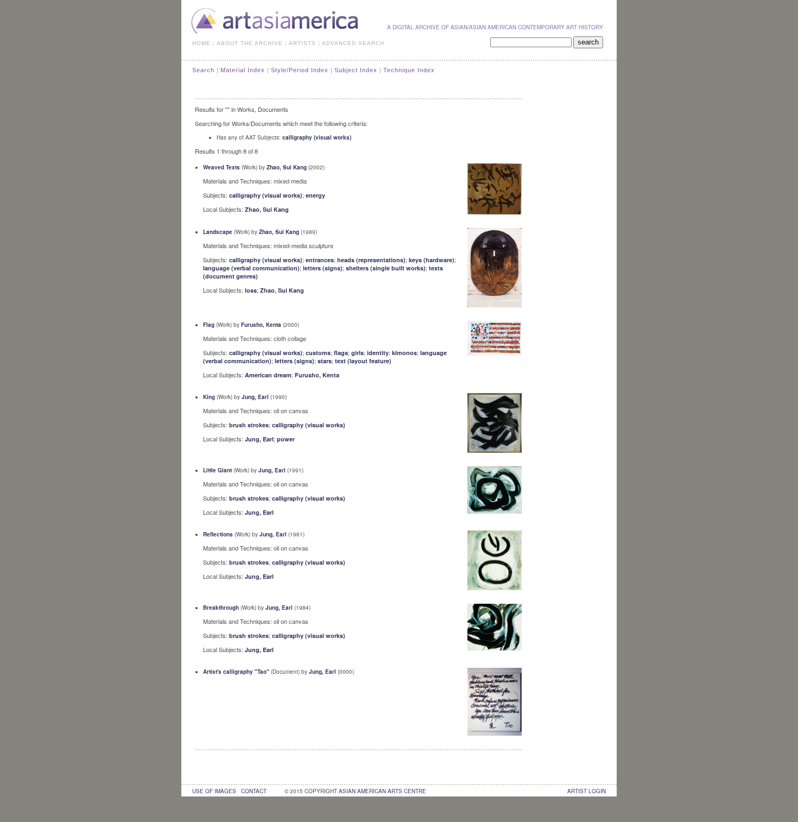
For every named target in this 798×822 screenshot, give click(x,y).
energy (315, 195)
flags (341, 353)
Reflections (218, 534)
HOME (201, 43)
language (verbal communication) (251, 268)
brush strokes (249, 425)
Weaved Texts (221, 167)
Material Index (242, 70)
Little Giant (217, 470)
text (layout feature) (363, 361)
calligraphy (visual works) (316, 137)
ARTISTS (302, 43)
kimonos (404, 353)
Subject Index (355, 70)
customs (318, 353)
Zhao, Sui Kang (287, 167)
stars (325, 361)
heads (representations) (371, 260)
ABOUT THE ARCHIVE (250, 43)
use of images (214, 791)
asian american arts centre (382, 791)
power (286, 439)
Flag (208, 324)
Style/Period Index (299, 70)
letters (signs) (323, 268)
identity (378, 353)
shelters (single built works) (386, 268)
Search (203, 70)
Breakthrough (221, 607)
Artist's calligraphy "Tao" (236, 671)
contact (254, 791)
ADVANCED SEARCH (353, 43)
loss (251, 290)
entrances (320, 260)
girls (357, 353)
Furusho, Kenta (261, 324)
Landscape (217, 232)
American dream (268, 375)
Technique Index (409, 70)
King (209, 397)
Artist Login (586, 791)
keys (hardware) (431, 260)
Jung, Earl (255, 397)
